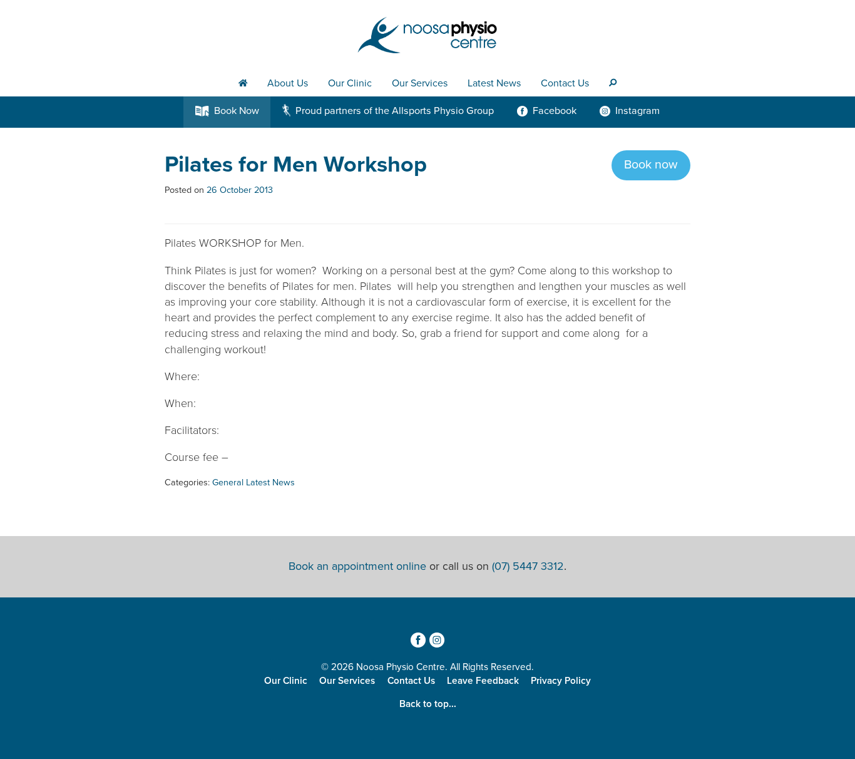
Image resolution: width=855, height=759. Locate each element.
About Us (287, 83)
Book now (651, 164)
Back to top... (427, 704)
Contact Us (565, 83)
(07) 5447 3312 (528, 566)
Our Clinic (350, 83)
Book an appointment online (357, 566)
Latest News (494, 83)
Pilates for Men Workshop (296, 164)
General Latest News (253, 482)
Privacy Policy (561, 680)
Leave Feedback (483, 680)
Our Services (420, 83)
